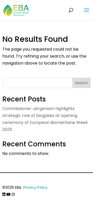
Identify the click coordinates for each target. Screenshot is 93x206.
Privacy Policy (35, 187)
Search (81, 82)
